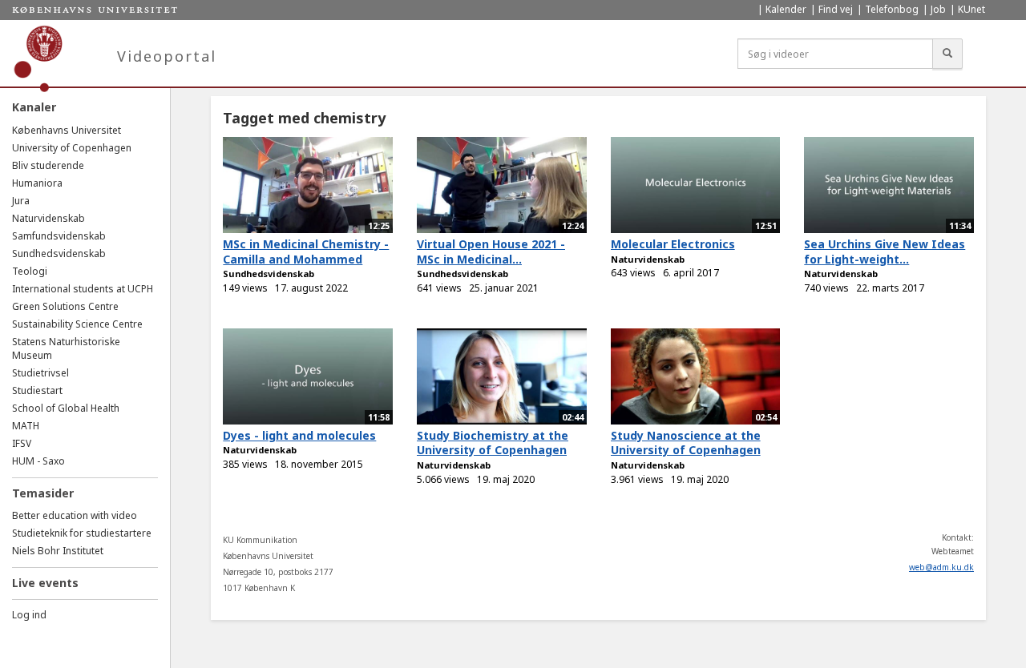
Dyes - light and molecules (299, 435)
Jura (21, 200)
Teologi (29, 271)
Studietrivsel (40, 373)
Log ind (29, 615)
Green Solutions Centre (65, 306)
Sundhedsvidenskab (59, 253)
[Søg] (947, 53)
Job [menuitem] (938, 9)
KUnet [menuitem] (971, 9)
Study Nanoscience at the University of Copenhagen (686, 443)
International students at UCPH (82, 289)
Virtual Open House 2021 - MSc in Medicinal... (491, 251)
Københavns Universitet (66, 130)
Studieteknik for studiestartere (81, 533)
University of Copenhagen (71, 148)
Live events (45, 582)
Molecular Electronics (673, 244)
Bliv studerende (48, 165)
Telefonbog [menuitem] (892, 9)
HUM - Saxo (38, 461)
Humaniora (37, 183)
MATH (25, 426)
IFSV (21, 443)
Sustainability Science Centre (77, 324)
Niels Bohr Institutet (57, 550)
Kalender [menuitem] (785, 9)
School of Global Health (65, 408)
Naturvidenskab (48, 218)
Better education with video (74, 515)
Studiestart (37, 390)
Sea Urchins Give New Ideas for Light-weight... (884, 251)
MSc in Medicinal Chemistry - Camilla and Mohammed (306, 251)
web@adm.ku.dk (941, 567)
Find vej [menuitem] (835, 9)
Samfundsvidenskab (59, 236)
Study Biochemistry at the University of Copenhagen (492, 443)
